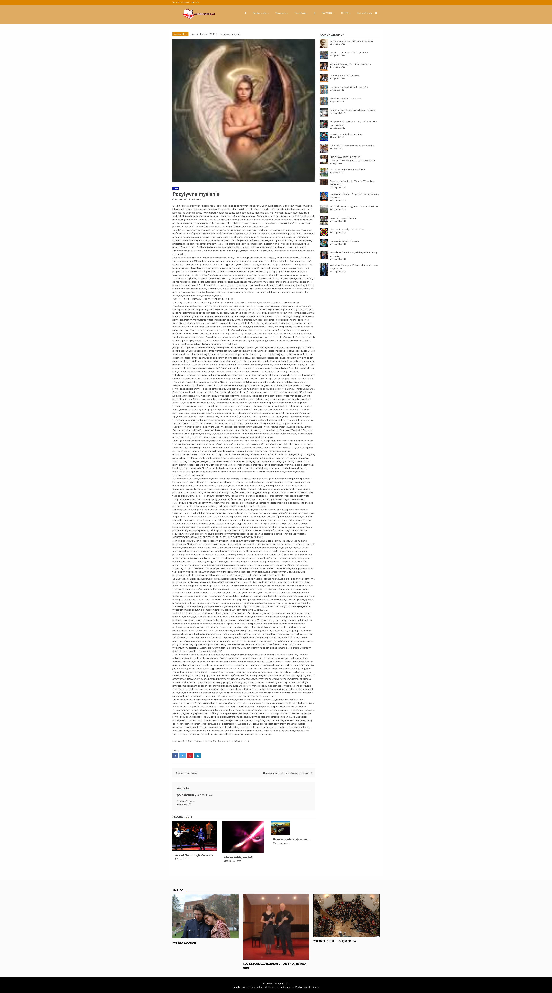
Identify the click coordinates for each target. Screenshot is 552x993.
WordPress (260, 987)
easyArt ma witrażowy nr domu (346, 134)
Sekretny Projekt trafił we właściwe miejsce (352, 109)
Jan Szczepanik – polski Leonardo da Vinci (351, 40)
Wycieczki (280, 13)
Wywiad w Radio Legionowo (345, 75)
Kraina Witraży (364, 13)
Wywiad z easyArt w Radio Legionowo (350, 63)
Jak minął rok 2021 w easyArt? (346, 98)
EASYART (327, 13)
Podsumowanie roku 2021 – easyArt (349, 86)
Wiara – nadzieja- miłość (238, 857)
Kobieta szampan (184, 942)
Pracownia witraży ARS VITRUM (347, 229)
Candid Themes (311, 987)
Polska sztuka (260, 13)
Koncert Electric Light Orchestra (194, 855)
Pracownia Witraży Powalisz (345, 240)
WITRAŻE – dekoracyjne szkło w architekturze (354, 206)
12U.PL (345, 13)
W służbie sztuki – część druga (334, 941)
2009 (176, 188)
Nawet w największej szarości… (291, 839)
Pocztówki (300, 13)
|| (314, 13)
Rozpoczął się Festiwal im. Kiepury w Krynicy (286, 772)
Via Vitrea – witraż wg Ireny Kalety (348, 169)
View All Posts (187, 800)
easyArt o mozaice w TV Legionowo (349, 52)
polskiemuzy (186, 795)
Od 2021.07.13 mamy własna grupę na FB (352, 145)
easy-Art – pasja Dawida (343, 217)
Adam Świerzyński (187, 772)
